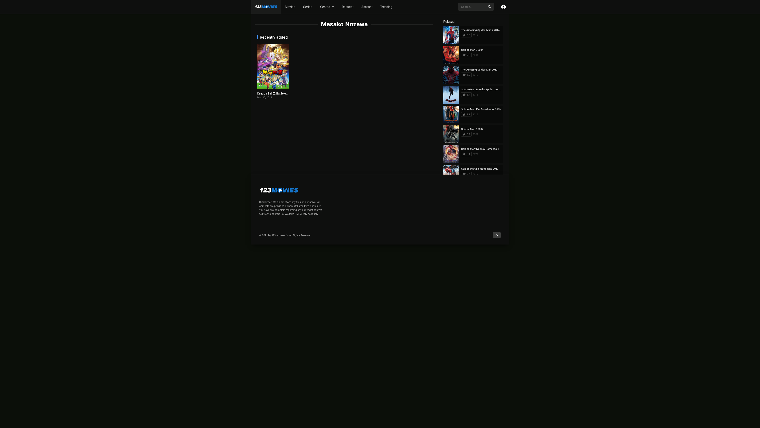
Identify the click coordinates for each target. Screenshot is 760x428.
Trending (386, 7)
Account (366, 7)
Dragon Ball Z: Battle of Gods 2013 (279, 93)
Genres (325, 7)
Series (307, 7)
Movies (290, 7)
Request (347, 7)
